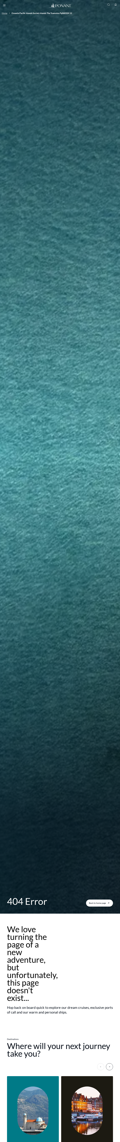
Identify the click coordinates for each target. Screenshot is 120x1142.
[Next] (109, 1066)
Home (4, 13)
